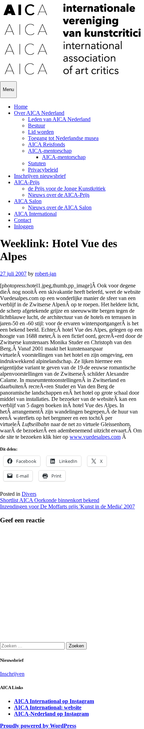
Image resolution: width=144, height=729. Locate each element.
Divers (29, 494)
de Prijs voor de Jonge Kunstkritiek (67, 189)
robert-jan (45, 274)
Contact (22, 220)
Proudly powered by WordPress (38, 726)
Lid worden (41, 132)
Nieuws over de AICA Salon (60, 207)
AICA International (35, 214)
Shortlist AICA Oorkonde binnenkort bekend (49, 500)
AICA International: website (47, 707)
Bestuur (36, 126)
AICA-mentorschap (50, 151)
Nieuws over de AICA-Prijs (58, 195)
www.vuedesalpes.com (95, 437)
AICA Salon (28, 201)
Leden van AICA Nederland (59, 119)
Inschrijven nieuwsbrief (40, 176)
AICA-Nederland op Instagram (51, 714)
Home (21, 107)
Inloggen (24, 226)
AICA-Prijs (26, 182)
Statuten (37, 163)
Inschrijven (12, 674)
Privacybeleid (43, 170)
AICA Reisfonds (46, 144)
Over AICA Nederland (39, 113)
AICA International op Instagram (54, 701)
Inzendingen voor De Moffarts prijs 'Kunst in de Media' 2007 (67, 506)
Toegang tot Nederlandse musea (63, 138)
